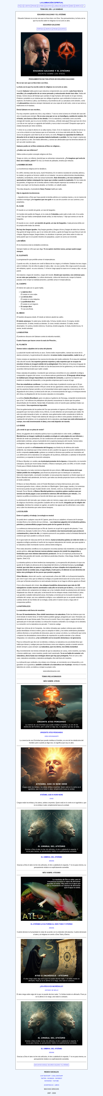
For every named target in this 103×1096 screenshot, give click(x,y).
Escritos (49, 6)
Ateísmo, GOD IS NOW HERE (51, 795)
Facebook (50, 1078)
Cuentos (27, 6)
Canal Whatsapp (57, 1076)
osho (51, 798)
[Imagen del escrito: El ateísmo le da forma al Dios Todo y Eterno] (51, 920)
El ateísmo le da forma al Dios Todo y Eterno (51, 924)
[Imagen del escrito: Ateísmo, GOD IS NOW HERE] (51, 791)
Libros (57, 1085)
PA (19, 6)
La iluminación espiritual (51, 3)
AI (22, 6)
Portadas (40, 29)
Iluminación (57, 6)
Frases (34, 6)
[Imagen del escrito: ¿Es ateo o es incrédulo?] (51, 982)
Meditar (65, 6)
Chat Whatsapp (45, 1076)
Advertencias (48, 1085)
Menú (72, 6)
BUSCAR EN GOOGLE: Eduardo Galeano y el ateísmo (51, 1065)
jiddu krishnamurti (51, 736)
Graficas (48, 29)
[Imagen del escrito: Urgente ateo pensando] (51, 728)
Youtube (56, 1081)
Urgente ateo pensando (51, 732)
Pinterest (58, 1078)
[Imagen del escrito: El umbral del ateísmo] (51, 853)
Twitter (43, 1078)
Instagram (48, 1081)
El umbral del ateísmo (51, 857)
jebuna (51, 861)
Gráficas (78, 6)
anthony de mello (51, 990)
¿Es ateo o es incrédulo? (51, 986)
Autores (41, 6)
